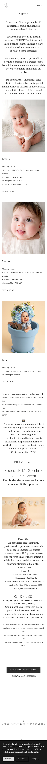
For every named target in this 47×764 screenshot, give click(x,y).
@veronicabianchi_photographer (23, 724)
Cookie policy (33, 752)
